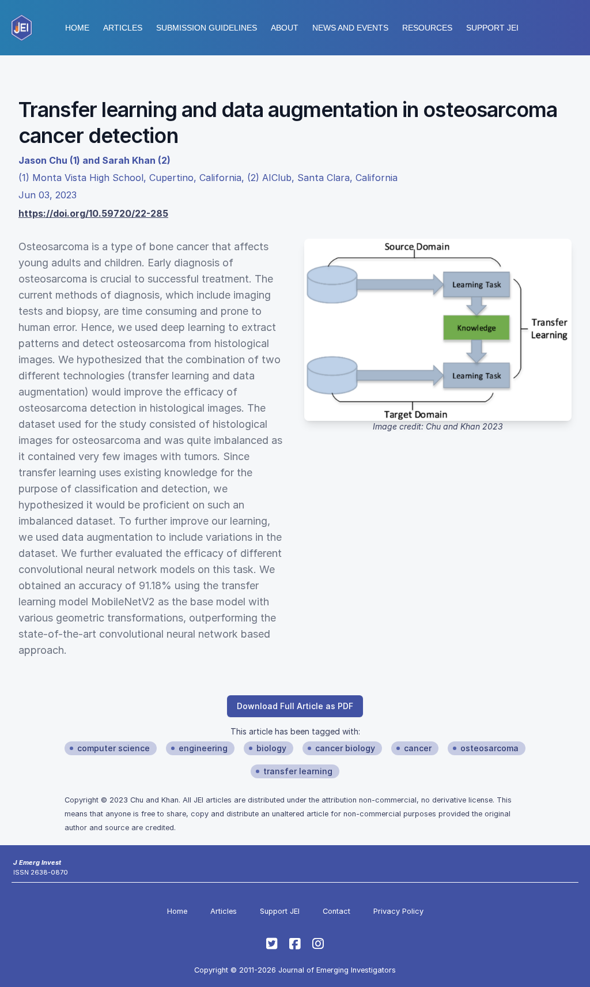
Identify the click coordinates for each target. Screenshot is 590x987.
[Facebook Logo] (295, 944)
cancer (418, 748)
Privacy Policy (398, 911)
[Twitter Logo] (272, 944)
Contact (336, 911)
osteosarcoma (489, 748)
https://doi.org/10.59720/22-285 (93, 213)
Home (77, 27)
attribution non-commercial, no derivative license (407, 800)
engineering (203, 748)
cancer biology (345, 748)
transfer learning (297, 771)
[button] (206, 28)
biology (271, 748)
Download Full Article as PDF (295, 706)
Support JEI (280, 911)
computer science (113, 748)
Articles (122, 27)
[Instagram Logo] (318, 944)
